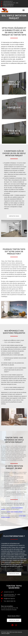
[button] (23, 10)
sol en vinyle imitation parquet (14, 512)
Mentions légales (5, 633)
